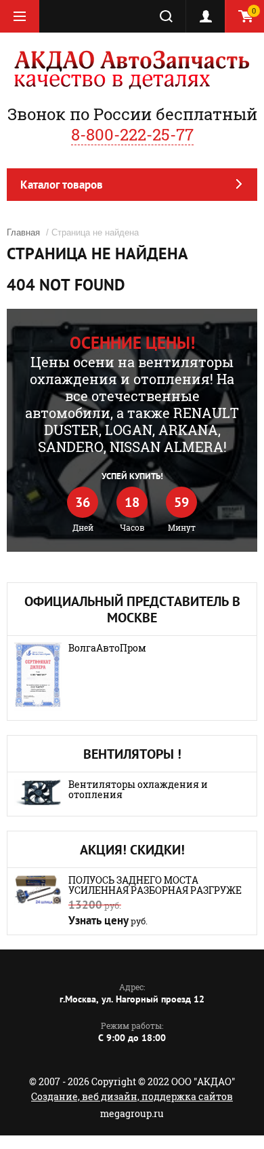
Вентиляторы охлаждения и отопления (138, 789)
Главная (23, 232)
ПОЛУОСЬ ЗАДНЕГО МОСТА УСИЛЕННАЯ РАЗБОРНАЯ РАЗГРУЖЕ (155, 885)
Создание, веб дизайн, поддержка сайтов (132, 1096)
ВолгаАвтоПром (107, 647)
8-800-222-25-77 (132, 134)
